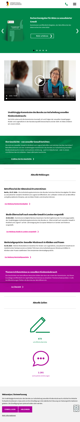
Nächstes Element (77, 30)
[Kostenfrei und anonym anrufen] (66, 4)
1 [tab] (34, 50)
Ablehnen (25, 409)
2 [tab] (37, 50)
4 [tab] (43, 50)
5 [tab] (46, 50)
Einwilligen (10, 409)
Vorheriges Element (2, 30)
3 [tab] (40, 50)
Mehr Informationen (9, 415)
